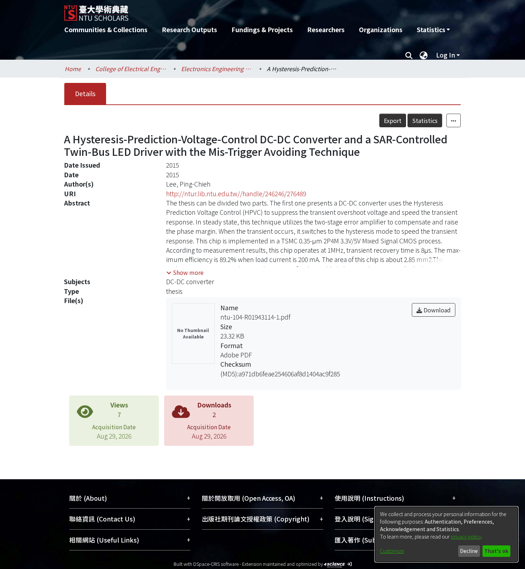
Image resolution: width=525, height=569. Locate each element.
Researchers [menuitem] (326, 29)
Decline (469, 550)
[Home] (224, 10)
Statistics (425, 120)
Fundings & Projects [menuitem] (262, 29)
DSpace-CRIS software (216, 563)
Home (73, 68)
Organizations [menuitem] (380, 29)
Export (392, 120)
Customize (392, 550)
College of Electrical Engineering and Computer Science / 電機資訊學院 (131, 68)
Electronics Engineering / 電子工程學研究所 (216, 68)
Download (436, 310)
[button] (185, 272)
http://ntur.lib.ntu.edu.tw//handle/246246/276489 (236, 193)
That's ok (496, 550)
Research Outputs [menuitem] (189, 29)
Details (85, 93)
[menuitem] (433, 30)
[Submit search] (408, 55)
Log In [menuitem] (445, 54)
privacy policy (466, 536)
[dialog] (446, 534)
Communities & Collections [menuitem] (106, 29)
